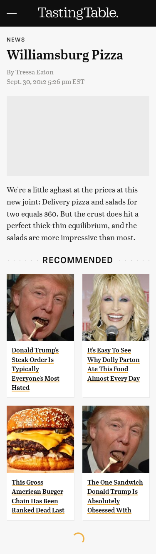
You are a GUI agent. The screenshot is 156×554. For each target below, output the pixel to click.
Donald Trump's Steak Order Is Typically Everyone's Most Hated (35, 368)
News (16, 39)
